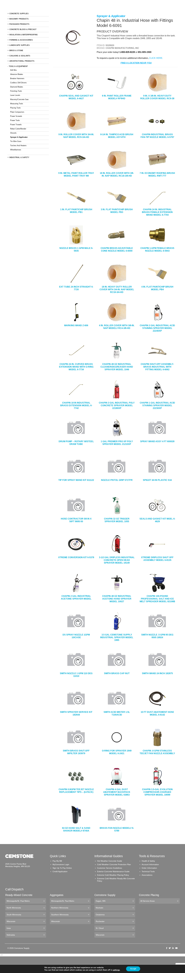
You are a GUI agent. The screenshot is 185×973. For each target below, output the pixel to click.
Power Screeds (16, 116)
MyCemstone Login (61, 864)
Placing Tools (15, 108)
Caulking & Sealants (19, 56)
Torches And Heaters (18, 146)
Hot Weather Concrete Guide (109, 861)
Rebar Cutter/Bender (18, 129)
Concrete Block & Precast (22, 29)
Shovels (13, 133)
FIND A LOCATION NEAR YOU (136, 63)
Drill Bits (13, 70)
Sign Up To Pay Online (62, 868)
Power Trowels (16, 125)
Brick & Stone (16, 50)
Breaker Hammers (17, 78)
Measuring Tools (16, 104)
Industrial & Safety (19, 157)
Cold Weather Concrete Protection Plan (114, 864)
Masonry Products (19, 19)
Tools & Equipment (18, 66)
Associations (147, 875)
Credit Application (60, 871)
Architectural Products (21, 61)
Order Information (149, 868)
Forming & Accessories (21, 40)
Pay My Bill (57, 861)
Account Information (150, 864)
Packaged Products (19, 24)
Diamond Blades (16, 87)
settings (116, 970)
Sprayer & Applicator (19, 137)
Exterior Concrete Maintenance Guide (113, 871)
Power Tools (15, 120)
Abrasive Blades (16, 74)
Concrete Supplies (19, 14)
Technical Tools (148, 871)
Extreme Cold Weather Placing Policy (113, 875)
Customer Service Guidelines (109, 868)
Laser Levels (15, 95)
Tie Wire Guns (15, 141)
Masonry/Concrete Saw (19, 99)
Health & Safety (148, 861)
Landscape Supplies (19, 45)
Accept (133, 968)
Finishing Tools (16, 91)
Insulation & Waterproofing (23, 35)
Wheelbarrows (15, 150)
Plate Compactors (17, 112)
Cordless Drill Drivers (18, 83)
